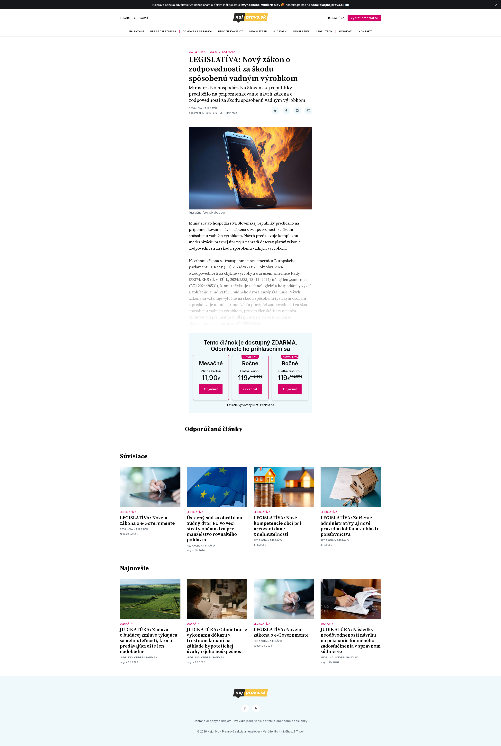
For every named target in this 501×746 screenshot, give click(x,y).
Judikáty (280, 31)
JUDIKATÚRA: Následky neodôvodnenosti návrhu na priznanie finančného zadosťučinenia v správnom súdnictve (350, 641)
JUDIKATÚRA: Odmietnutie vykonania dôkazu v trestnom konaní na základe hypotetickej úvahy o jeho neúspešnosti (217, 641)
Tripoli (300, 731)
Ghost (289, 731)
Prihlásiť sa (335, 17)
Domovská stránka (197, 31)
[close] (496, 5)
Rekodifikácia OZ (230, 31)
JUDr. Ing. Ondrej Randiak (138, 657)
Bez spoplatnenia (163, 31)
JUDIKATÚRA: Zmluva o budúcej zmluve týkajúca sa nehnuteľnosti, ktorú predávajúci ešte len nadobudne (148, 641)
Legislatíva (301, 31)
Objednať (211, 389)
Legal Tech (324, 31)
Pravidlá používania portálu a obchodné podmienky (271, 721)
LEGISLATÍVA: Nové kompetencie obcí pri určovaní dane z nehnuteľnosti (277, 526)
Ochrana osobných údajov (212, 721)
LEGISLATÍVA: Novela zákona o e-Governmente (147, 520)
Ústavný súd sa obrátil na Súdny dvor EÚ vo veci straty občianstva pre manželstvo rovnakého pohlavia (214, 529)
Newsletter (258, 31)
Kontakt (365, 31)
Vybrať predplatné (364, 18)
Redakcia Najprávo (203, 108)
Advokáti (345, 31)
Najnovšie (136, 31)
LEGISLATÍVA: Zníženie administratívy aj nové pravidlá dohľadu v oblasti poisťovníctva (349, 526)
